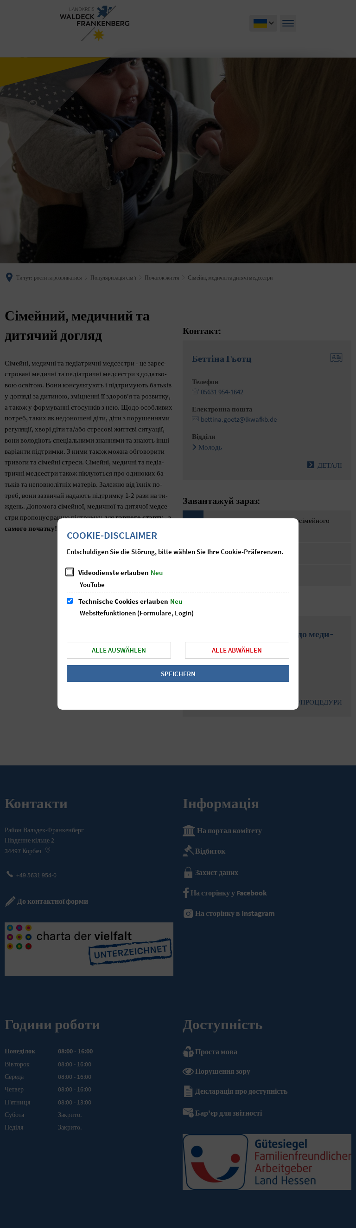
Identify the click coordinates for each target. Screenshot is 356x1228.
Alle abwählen (237, 650)
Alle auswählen (119, 650)
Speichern (178, 673)
